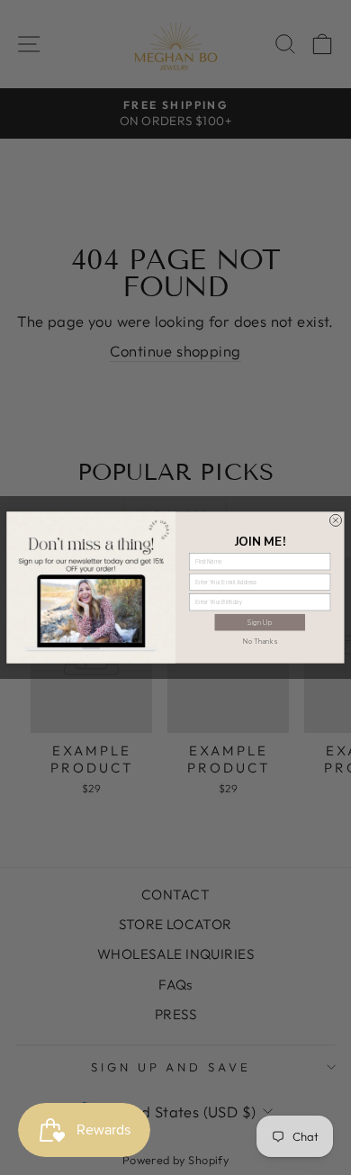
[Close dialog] (335, 520)
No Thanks (260, 641)
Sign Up (260, 622)
